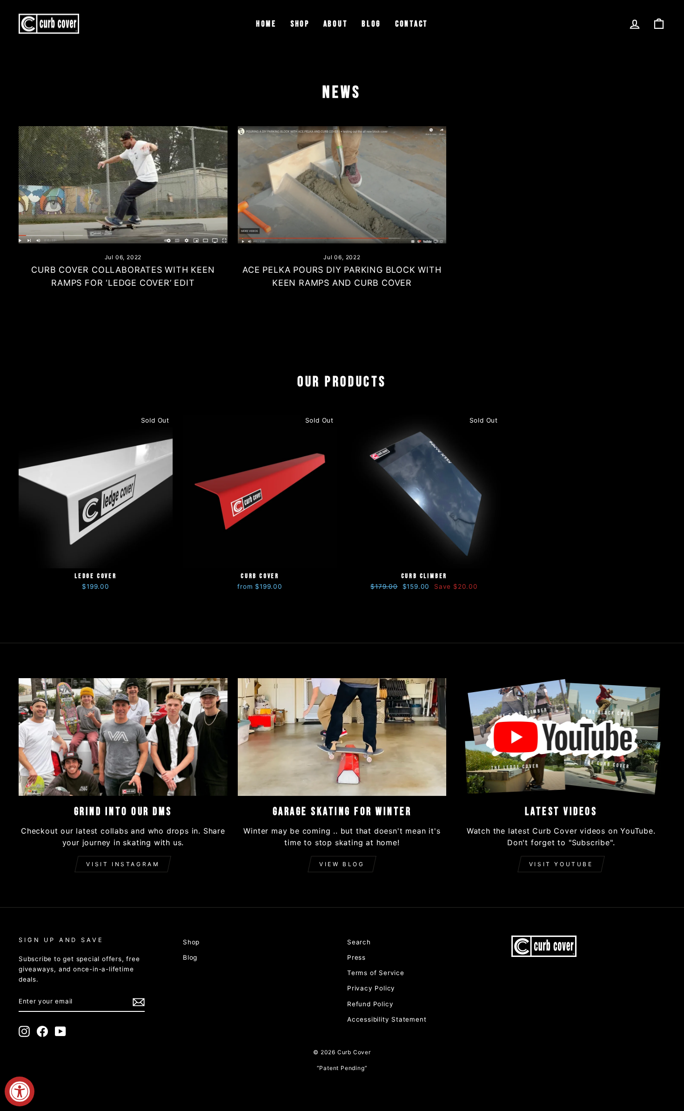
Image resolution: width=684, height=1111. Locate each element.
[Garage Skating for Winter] (342, 736)
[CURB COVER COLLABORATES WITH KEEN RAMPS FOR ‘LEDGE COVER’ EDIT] (123, 184)
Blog (371, 24)
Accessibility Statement (386, 1019)
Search (359, 942)
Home (266, 24)
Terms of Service (375, 972)
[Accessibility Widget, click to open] (19, 1091)
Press (356, 957)
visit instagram (123, 864)
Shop (299, 24)
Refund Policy (370, 1004)
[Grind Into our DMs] (123, 736)
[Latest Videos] (560, 736)
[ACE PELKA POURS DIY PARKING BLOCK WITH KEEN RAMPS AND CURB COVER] (342, 184)
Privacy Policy (371, 988)
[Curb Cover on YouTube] (60, 1031)
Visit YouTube (561, 864)
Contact (411, 24)
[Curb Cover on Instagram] (24, 1031)
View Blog (341, 864)
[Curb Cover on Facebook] (42, 1031)
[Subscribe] (139, 1002)
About (335, 24)
